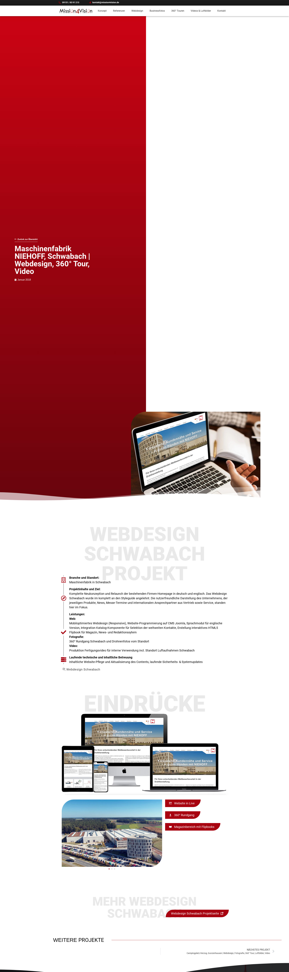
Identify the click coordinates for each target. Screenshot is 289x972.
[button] (109, 868)
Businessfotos (157, 10)
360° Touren (177, 10)
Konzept (102, 10)
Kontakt (221, 10)
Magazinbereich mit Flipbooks (193, 827)
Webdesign (137, 10)
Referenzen (119, 10)
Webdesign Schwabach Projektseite (195, 913)
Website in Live (184, 803)
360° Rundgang (183, 815)
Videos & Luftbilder (201, 10)
